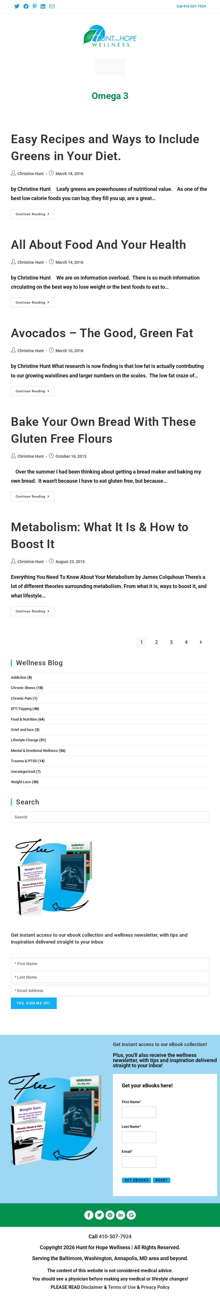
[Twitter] (99, 1215)
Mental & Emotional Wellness (34, 750)
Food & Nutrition (24, 719)
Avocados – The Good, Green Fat (102, 333)
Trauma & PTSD (24, 761)
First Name (131, 1102)
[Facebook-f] (88, 1215)
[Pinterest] (110, 1215)
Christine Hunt (30, 173)
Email (127, 1152)
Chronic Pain (21, 698)
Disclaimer (92, 1287)
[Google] (131, 1215)
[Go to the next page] (201, 642)
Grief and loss (22, 729)
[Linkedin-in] (120, 1215)
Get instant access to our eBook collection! (160, 1044)
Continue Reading (35, 212)
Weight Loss (21, 782)
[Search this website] (110, 817)
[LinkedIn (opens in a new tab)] (42, 6)
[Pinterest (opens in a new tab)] (34, 6)
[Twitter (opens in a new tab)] (17, 6)
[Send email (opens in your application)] (51, 7)
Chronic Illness (23, 688)
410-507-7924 (115, 1236)
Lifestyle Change (24, 740)
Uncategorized (23, 771)
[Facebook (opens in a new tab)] (25, 6)
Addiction (18, 677)
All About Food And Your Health (98, 245)
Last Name (131, 1127)
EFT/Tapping (21, 709)
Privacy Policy (155, 1287)
